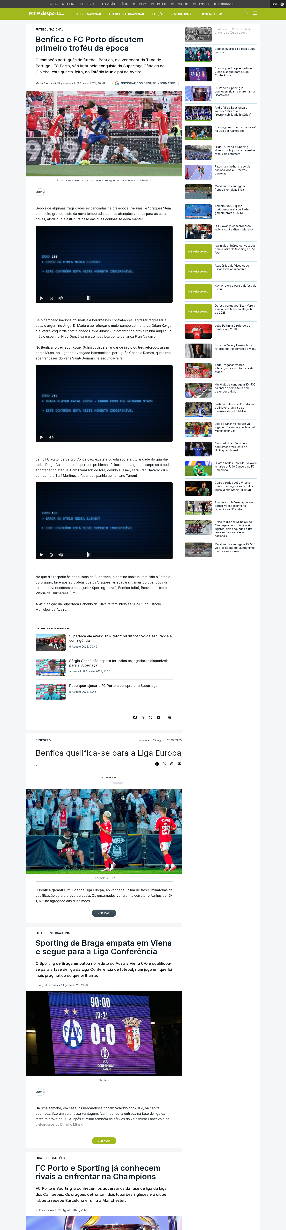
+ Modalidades (182, 14)
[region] (104, 264)
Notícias (68, 4)
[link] (48, 13)
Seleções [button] (158, 14)
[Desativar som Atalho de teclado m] (60, 298)
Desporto (87, 4)
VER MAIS (104, 1140)
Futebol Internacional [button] (126, 14)
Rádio (124, 4)
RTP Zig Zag (179, 4)
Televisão (107, 4)
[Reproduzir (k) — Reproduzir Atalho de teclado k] (41, 298)
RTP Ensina (201, 4)
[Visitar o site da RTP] (54, 4)
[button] (248, 14)
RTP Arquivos (224, 4)
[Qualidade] (157, 554)
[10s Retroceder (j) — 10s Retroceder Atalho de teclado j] (51, 298)
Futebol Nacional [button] (87, 14)
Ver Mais (104, 913)
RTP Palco (158, 4)
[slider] (118, 299)
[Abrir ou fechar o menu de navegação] (254, 13)
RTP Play (139, 4)
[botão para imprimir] (170, 719)
